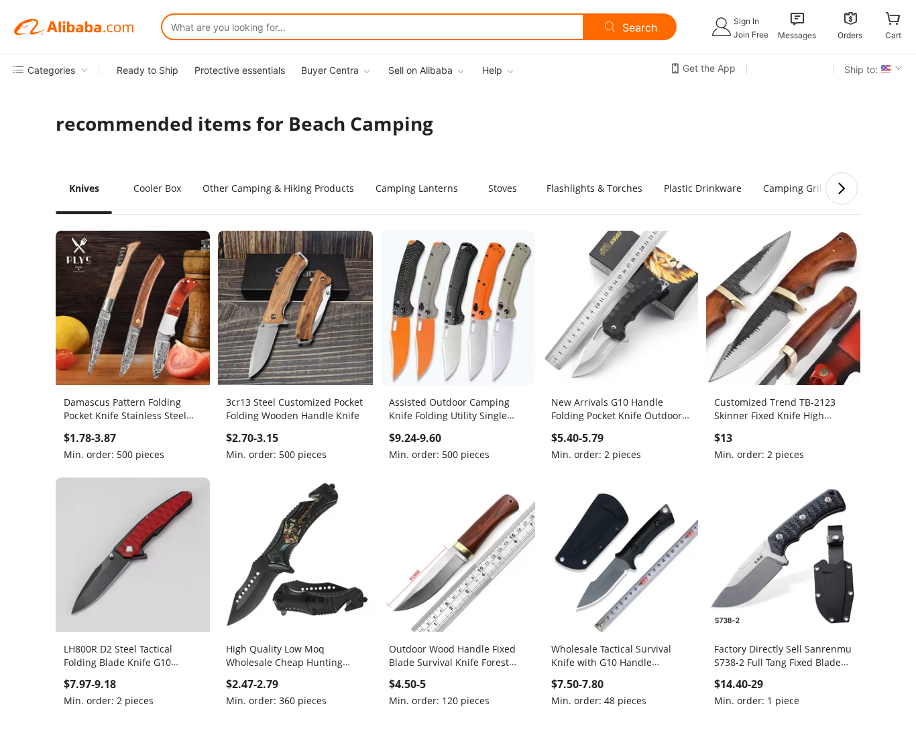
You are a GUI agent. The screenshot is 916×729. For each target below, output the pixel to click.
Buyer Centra (330, 70)
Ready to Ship (147, 70)
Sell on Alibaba (420, 70)
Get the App (709, 68)
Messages (797, 35)
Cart (893, 35)
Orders (850, 35)
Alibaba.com (73, 27)
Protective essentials (239, 70)
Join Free (751, 35)
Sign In (746, 21)
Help (492, 70)
